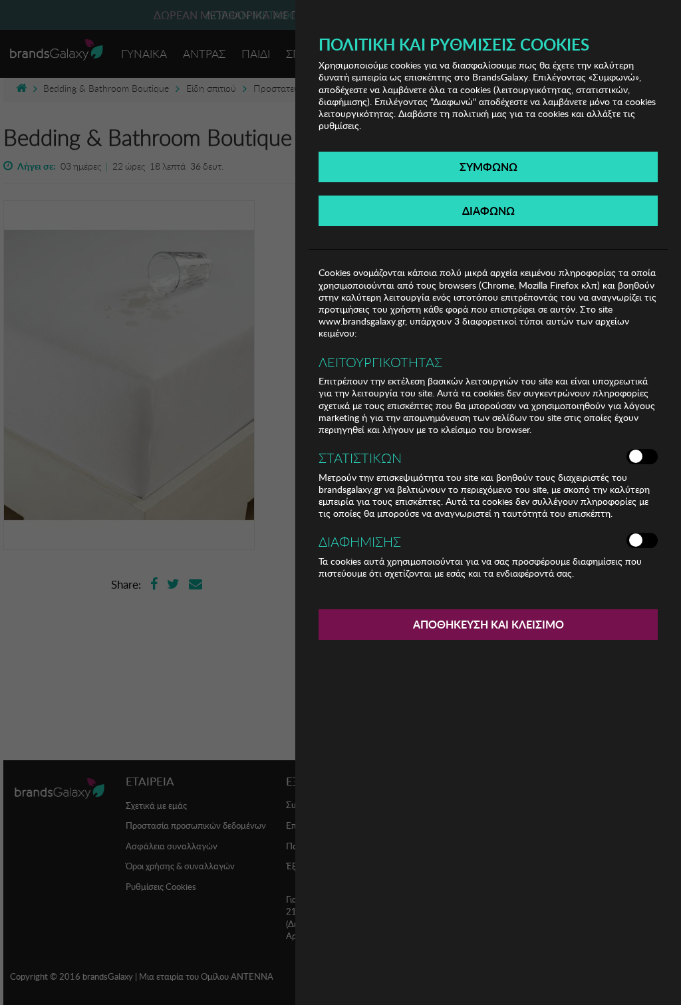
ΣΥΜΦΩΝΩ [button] (488, 166)
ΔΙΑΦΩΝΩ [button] (488, 210)
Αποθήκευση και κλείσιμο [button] (488, 624)
